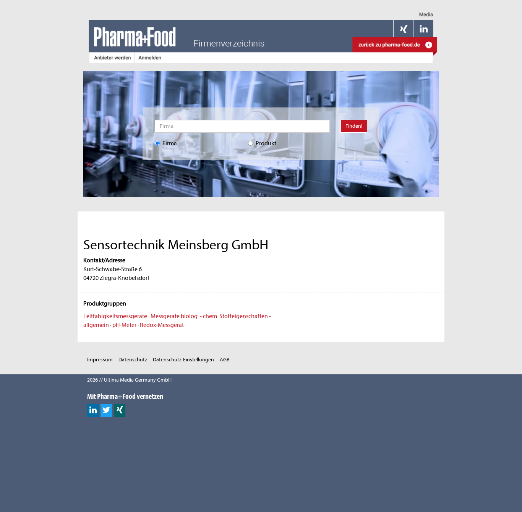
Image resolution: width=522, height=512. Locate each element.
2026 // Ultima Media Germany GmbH (129, 380)
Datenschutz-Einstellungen (183, 359)
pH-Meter (124, 325)
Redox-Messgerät (162, 325)
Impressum (100, 359)
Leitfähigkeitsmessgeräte (115, 316)
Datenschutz (132, 359)
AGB (225, 359)
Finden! (353, 126)
